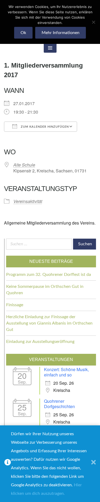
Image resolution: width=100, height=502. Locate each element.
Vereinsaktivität (27, 201)
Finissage (14, 305)
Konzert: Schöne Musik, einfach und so (66, 372)
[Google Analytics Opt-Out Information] (7, 463)
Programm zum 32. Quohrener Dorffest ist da (48, 274)
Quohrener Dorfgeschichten (59, 403)
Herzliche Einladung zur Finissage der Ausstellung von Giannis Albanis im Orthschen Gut (49, 323)
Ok (23, 33)
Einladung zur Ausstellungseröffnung (40, 341)
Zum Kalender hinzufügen (44, 126)
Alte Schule (24, 165)
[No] (93, 22)
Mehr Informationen (60, 33)
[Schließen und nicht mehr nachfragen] (93, 463)
